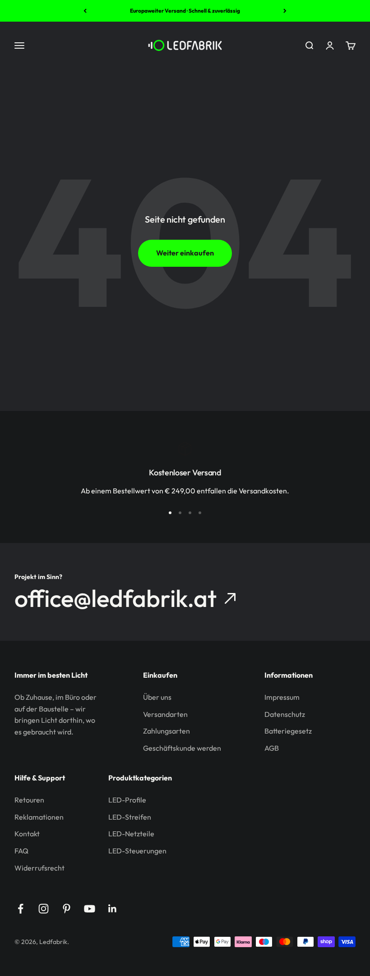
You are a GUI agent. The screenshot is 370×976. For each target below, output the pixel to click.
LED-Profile (127, 799)
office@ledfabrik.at (115, 598)
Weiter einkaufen (185, 252)
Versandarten (165, 714)
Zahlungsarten (166, 730)
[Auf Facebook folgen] (20, 909)
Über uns (157, 697)
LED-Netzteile (131, 833)
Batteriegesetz (288, 730)
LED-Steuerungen (137, 850)
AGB (271, 748)
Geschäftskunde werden (182, 748)
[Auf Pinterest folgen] (66, 909)
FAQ (21, 850)
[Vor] (285, 10)
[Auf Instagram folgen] (43, 909)
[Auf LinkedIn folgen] (112, 909)
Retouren (29, 799)
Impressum (282, 697)
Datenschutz (284, 714)
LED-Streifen (129, 816)
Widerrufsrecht (39, 867)
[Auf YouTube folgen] (89, 909)
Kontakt (27, 833)
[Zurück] (85, 10)
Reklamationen (39, 816)
